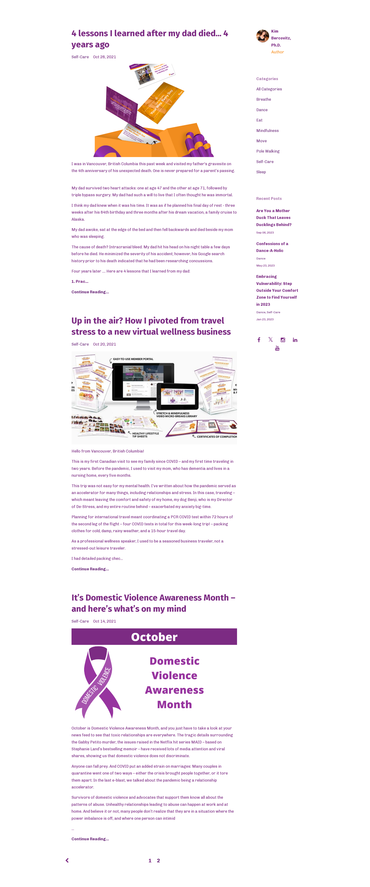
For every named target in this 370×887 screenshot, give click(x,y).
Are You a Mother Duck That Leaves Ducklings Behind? (274, 217)
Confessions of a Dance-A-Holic (272, 247)
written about (171, 486)
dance (262, 110)
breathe (263, 99)
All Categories (269, 89)
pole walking (268, 151)
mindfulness (267, 130)
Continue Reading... (90, 292)
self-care (80, 57)
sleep (261, 172)
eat (259, 120)
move (261, 141)
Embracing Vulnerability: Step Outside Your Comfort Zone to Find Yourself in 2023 (277, 290)
